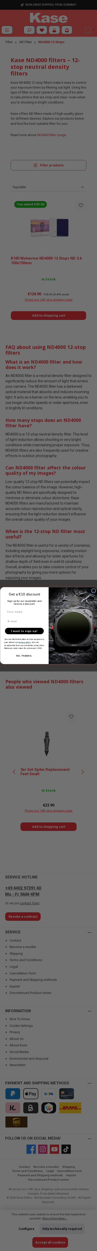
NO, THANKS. (24, 656)
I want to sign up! (24, 630)
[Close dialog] (93, 591)
